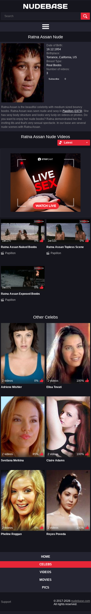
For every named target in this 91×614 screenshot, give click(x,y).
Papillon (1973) (72, 111)
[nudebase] (45, 6)
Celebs (45, 564)
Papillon (10, 253)
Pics (45, 587)
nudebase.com (80, 601)
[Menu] (45, 26)
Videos (45, 572)
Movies (45, 580)
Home (45, 556)
